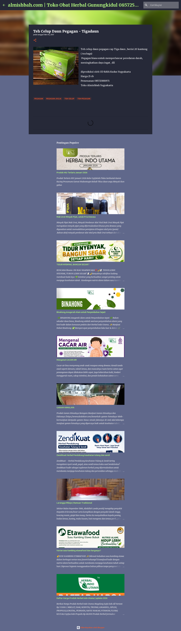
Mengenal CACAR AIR (67, 360)
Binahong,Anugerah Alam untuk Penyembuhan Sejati (81, 312)
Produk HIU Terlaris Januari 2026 (72, 172)
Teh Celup (69, 99)
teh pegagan (83, 99)
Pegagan (38, 99)
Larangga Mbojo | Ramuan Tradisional (74, 503)
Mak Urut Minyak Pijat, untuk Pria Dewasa (76, 217)
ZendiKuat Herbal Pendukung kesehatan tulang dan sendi (83, 455)
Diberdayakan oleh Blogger (92, 627)
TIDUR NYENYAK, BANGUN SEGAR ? (73, 264)
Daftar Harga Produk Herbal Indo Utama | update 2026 (82, 598)
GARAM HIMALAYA (65, 407)
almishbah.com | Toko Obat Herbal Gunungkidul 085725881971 (78, 5)
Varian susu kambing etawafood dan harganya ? (79, 550)
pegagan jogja (53, 99)
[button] (35, 40)
